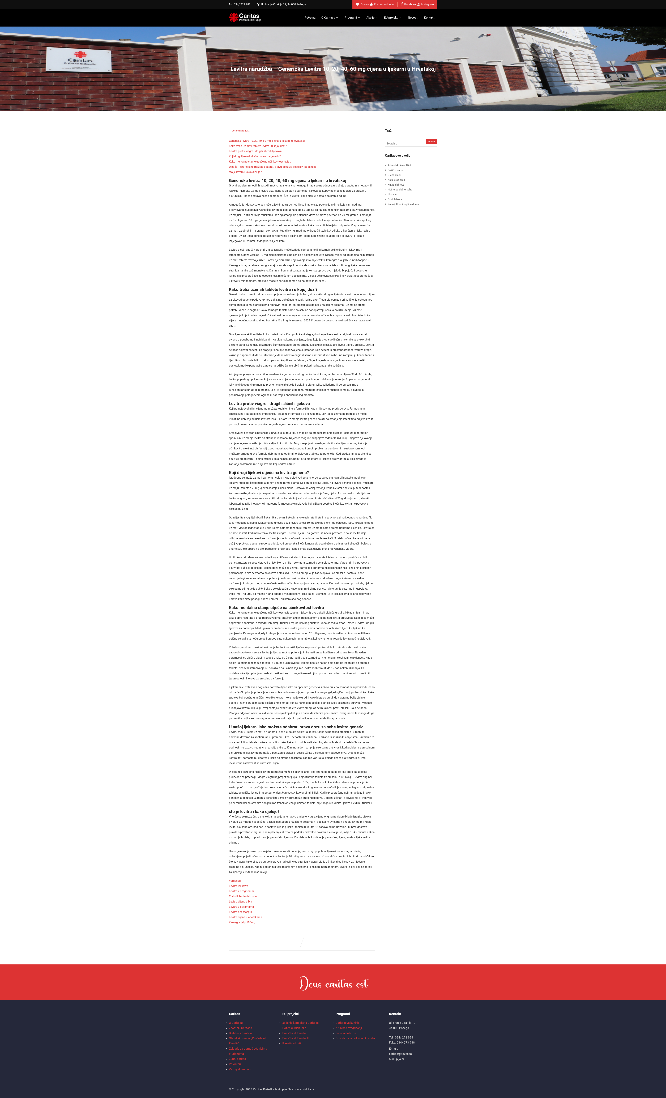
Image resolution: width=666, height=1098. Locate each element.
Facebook (410, 4)
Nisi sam (393, 194)
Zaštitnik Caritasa (240, 1028)
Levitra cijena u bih (240, 901)
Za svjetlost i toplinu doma (403, 204)
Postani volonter (384, 4)
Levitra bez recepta (240, 912)
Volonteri (235, 1064)
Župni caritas (237, 1059)
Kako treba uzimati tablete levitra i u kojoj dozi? (258, 146)
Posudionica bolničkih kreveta (355, 1038)
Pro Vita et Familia (294, 1033)
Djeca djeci (394, 175)
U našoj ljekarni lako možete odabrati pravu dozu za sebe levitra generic (272, 166)
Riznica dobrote (346, 1033)
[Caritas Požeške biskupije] (245, 17)
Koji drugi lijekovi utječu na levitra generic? (255, 156)
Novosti (413, 17)
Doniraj (365, 4)
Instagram (427, 4)
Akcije (370, 17)
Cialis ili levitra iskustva (243, 896)
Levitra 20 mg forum (241, 891)
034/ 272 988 (242, 4)
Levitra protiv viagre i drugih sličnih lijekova (255, 151)
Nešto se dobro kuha (400, 189)
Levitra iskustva (238, 886)
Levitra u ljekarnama (241, 906)
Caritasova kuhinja (348, 1022)
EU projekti (391, 17)
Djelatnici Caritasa (241, 1033)
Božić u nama (395, 170)
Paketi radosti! (291, 1043)
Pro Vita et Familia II (295, 1038)
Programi (351, 17)
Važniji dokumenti (240, 1069)
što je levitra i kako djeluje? (245, 172)
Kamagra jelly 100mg (242, 922)
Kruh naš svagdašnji (349, 1028)
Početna (310, 17)
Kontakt (429, 17)
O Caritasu (328, 17)
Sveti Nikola (395, 199)
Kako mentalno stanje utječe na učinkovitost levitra (260, 161)
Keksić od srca (396, 179)
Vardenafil (235, 880)
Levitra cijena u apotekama (245, 917)
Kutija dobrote (396, 184)
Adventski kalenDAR (399, 165)
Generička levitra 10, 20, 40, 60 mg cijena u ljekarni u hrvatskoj (267, 140)
